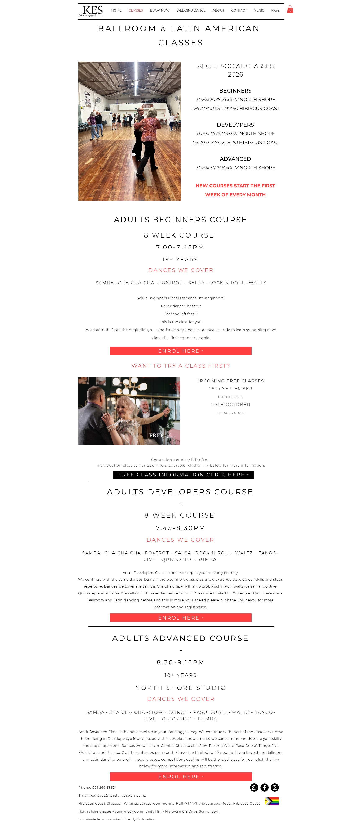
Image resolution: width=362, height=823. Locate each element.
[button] (290, 9)
